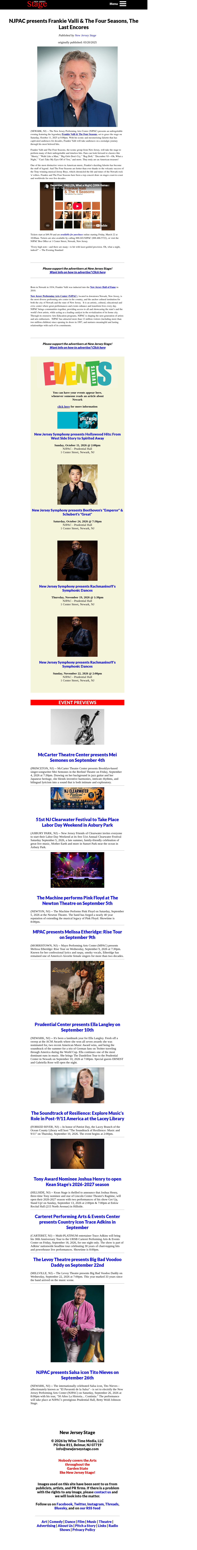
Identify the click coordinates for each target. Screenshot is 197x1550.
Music (91, 1522)
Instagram (95, 1504)
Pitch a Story (85, 1526)
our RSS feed (90, 1508)
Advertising (46, 1526)
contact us (102, 1492)
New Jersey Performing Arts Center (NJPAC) (54, 296)
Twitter (80, 1504)
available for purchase (72, 234)
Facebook (65, 1504)
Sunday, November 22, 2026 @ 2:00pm (77, 673)
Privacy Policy (83, 1530)
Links (102, 1526)
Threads (111, 1504)
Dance (70, 1522)
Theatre (105, 1522)
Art (44, 1522)
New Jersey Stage (85, 35)
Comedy (56, 1522)
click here (63, 406)
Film (81, 1522)
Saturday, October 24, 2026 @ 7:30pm (77, 521)
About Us (65, 1526)
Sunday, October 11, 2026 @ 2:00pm (77, 445)
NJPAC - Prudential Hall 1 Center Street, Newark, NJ (77, 450)
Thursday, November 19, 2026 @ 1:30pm (77, 597)
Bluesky (60, 1508)
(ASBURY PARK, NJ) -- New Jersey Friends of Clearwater (66, 833)
